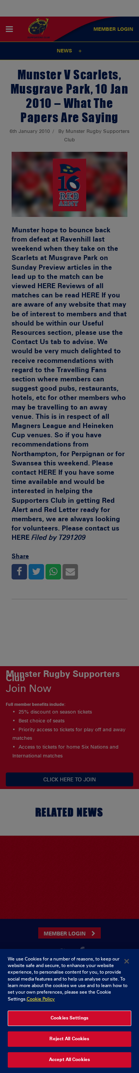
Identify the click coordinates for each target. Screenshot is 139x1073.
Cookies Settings (69, 1018)
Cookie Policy (41, 999)
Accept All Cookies (69, 1059)
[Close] (126, 961)
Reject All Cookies (69, 1038)
